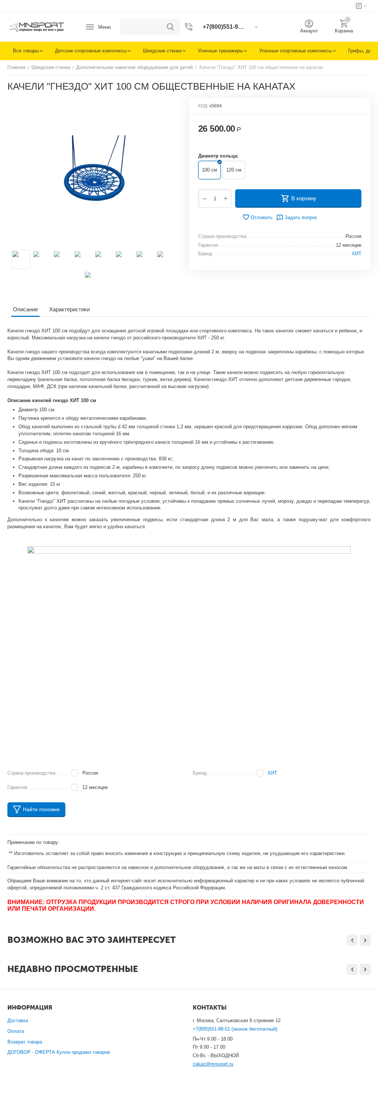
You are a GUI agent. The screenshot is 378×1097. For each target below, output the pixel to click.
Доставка (17, 1020)
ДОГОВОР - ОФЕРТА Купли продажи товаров (58, 1052)
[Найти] (170, 27)
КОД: (203, 105)
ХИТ (272, 773)
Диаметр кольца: (218, 156)
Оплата (15, 1031)
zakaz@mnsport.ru (213, 1064)
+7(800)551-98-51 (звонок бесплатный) (235, 1029)
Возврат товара (24, 1042)
